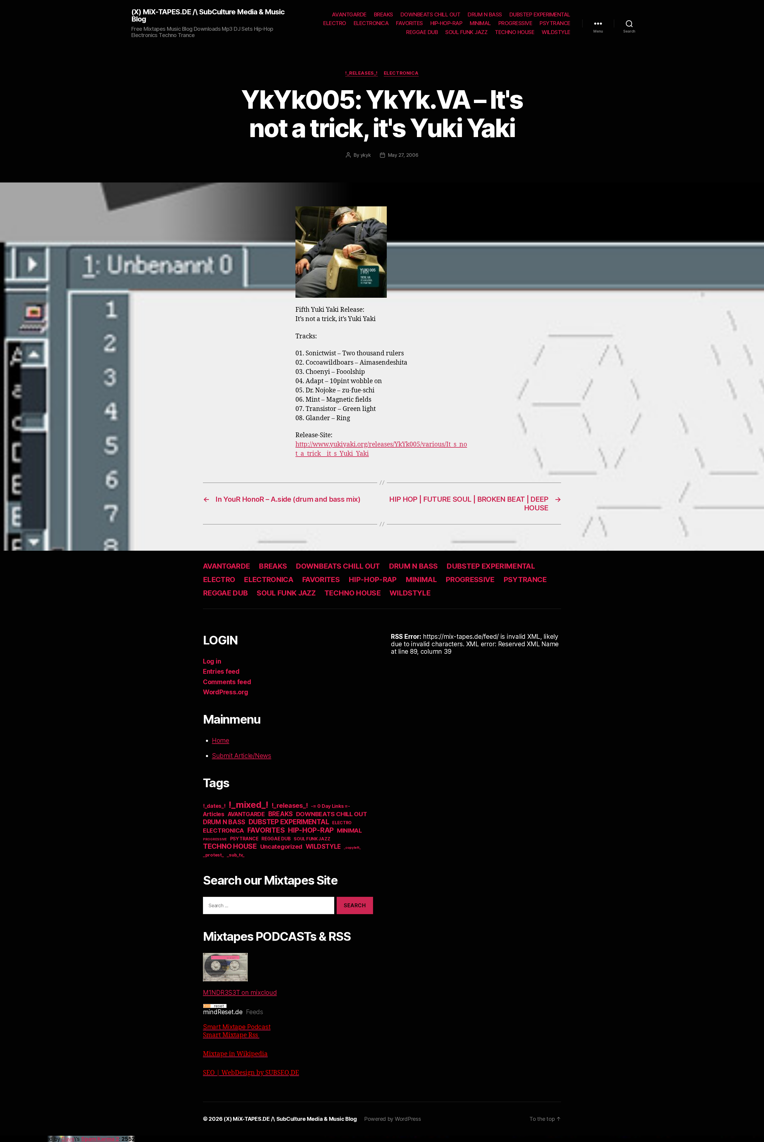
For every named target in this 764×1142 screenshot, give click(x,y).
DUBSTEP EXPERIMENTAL (539, 14)
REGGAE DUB (422, 32)
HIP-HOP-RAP (446, 23)
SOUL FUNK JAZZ (466, 32)
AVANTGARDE (349, 14)
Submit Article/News (241, 755)
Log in (212, 661)
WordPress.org (225, 692)
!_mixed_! (248, 804)
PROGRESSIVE (515, 23)
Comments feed (227, 682)
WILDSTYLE (556, 32)
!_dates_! (214, 806)
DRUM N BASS (485, 14)
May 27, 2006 (403, 155)
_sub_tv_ (235, 854)
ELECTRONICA (371, 23)
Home (220, 740)
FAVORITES (409, 23)
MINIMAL (480, 23)
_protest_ (213, 855)
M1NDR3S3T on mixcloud (240, 992)
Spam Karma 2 (100, 1139)
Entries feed (221, 671)
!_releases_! (361, 73)
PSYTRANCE (555, 23)
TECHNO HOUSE (514, 32)
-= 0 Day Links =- (330, 806)
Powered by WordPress (392, 1119)
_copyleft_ (352, 847)
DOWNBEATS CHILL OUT (430, 14)
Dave (67, 1139)
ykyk (366, 155)
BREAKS (383, 14)
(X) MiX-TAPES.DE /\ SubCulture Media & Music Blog (207, 15)
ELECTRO (334, 23)
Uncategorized (281, 846)
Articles (213, 814)
